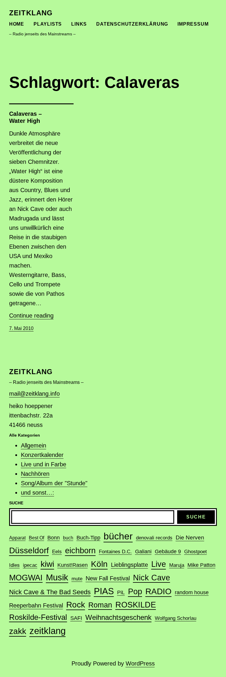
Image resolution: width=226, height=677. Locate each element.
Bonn (53, 538)
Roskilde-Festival (38, 617)
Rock (75, 604)
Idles (14, 565)
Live (158, 564)
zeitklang (31, 13)
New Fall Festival (108, 578)
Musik (57, 577)
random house (192, 592)
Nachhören (35, 473)
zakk (17, 631)
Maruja (176, 565)
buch (68, 537)
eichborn (80, 550)
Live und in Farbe (43, 464)
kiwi (47, 564)
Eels (57, 551)
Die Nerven (190, 537)
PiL (121, 592)
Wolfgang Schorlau (175, 618)
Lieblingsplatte (129, 565)
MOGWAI (26, 577)
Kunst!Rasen (72, 565)
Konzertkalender (42, 455)
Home (16, 24)
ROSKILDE (135, 604)
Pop (135, 591)
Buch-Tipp (88, 538)
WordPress (140, 663)
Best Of (36, 537)
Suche (196, 516)
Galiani (143, 551)
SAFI (76, 618)
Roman (100, 605)
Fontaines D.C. (115, 551)
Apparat (17, 537)
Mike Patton (201, 565)
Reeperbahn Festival (36, 605)
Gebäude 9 (168, 551)
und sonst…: (37, 492)
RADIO (158, 591)
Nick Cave (151, 577)
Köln (99, 564)
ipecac (30, 565)
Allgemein (33, 445)
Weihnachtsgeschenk (118, 617)
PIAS (104, 591)
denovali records (154, 538)
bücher (118, 536)
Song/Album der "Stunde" (54, 483)
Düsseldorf (29, 550)
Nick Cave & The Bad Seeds (50, 592)
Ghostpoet (195, 551)
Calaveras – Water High (25, 117)
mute (77, 579)
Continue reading (31, 315)
